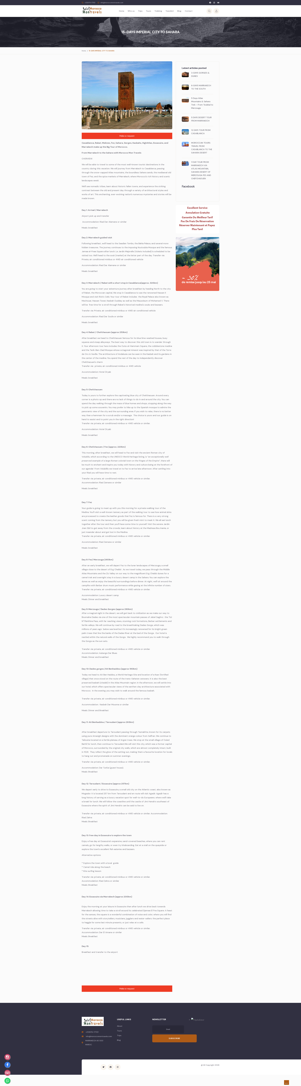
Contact (188, 11)
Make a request (127, 135)
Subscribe (174, 1038)
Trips (140, 11)
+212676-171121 (90, 3)
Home (121, 11)
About (119, 1026)
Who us (131, 11)
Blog (179, 11)
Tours (148, 11)
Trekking (158, 11)
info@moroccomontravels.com (112, 3)
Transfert (170, 11)
